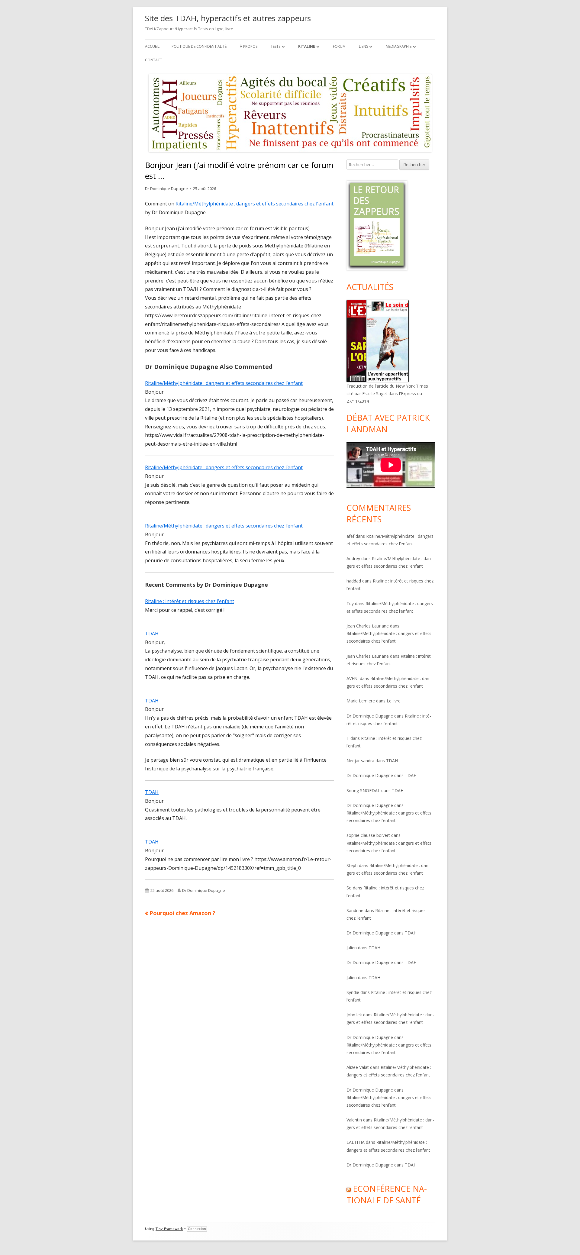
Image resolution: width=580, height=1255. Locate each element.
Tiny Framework (169, 1229)
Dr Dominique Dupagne (166, 188)
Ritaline (306, 46)
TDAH (152, 633)
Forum (339, 46)
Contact (153, 60)
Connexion (197, 1229)
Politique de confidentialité (199, 46)
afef (350, 536)
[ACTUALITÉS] (377, 340)
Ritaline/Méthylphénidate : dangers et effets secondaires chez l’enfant (224, 383)
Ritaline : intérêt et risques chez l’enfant (189, 601)
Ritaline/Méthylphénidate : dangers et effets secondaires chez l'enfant (255, 203)
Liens (363, 46)
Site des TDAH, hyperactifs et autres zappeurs (228, 18)
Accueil (152, 46)
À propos (248, 46)
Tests (275, 46)
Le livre (394, 701)
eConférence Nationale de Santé (386, 1194)
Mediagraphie (398, 46)
